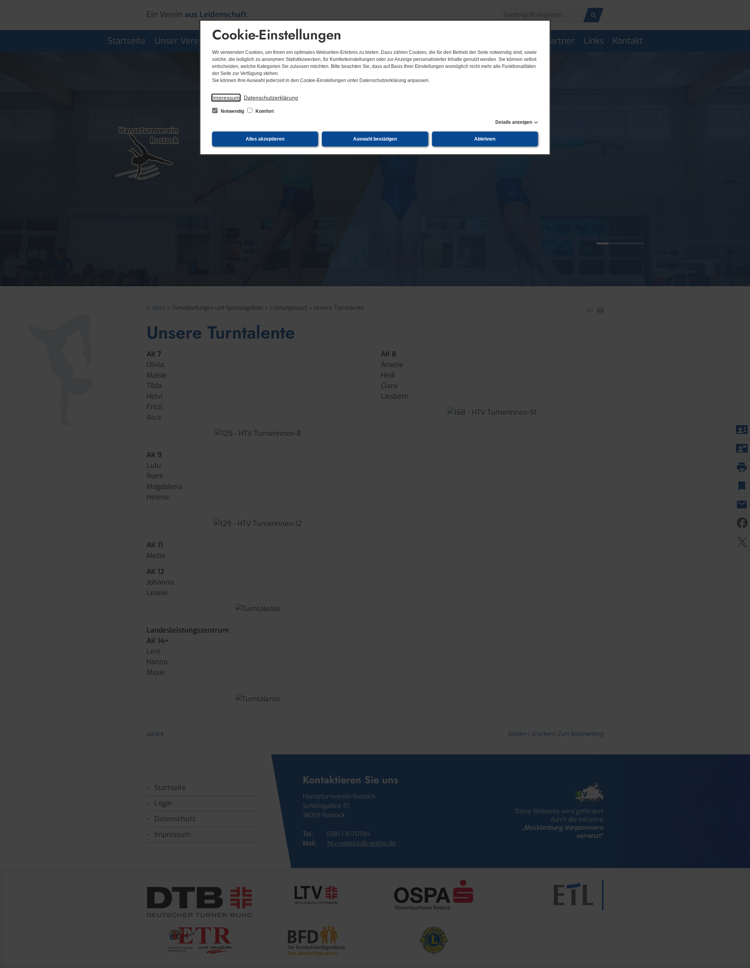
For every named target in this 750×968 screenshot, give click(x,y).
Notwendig (232, 111)
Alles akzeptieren (265, 139)
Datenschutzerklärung (271, 97)
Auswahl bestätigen (375, 139)
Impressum (226, 97)
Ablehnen (484, 139)
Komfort (264, 111)
